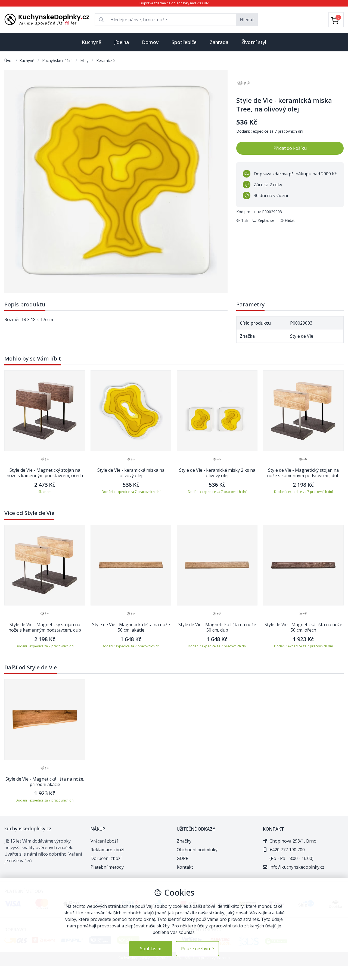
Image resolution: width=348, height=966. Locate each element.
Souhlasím (150, 949)
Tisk (244, 220)
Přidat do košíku (290, 148)
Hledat (247, 20)
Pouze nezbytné (197, 949)
